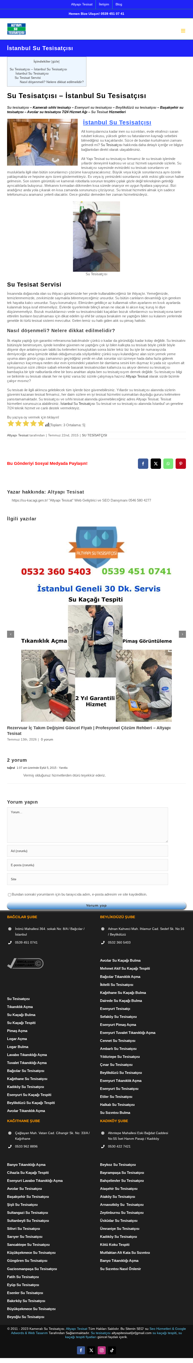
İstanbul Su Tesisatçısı (32, 73)
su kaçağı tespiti (165, 1333)
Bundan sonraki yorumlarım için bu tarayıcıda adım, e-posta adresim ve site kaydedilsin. (79, 894)
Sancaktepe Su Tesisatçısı (28, 1245)
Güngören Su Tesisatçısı (27, 1261)
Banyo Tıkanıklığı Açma (26, 1165)
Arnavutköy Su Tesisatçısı (122, 1205)
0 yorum (47, 739)
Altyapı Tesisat (137, 376)
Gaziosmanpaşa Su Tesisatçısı (32, 1269)
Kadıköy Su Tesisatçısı (118, 1237)
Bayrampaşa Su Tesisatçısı (122, 1173)
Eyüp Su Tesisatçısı (23, 1285)
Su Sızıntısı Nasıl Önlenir (120, 1269)
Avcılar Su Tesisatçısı (24, 1189)
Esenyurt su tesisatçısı (93, 107)
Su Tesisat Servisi (28, 78)
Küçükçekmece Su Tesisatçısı (31, 1253)
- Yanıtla (62, 767)
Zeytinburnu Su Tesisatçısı (122, 1213)
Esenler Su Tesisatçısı (25, 1293)
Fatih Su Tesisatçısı (23, 1277)
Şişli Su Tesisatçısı (22, 1205)
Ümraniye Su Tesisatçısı (119, 1229)
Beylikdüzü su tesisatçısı (136, 107)
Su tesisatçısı (18, 107)
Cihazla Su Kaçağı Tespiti (28, 1173)
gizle (55, 61)
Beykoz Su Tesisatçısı (118, 1165)
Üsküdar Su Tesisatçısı (118, 1221)
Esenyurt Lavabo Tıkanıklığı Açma (35, 1181)
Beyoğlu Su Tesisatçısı (25, 1317)
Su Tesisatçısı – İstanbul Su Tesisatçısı (38, 69)
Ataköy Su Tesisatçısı (117, 1197)
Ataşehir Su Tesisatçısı (118, 1189)
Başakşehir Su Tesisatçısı (28, 1197)
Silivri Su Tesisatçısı (23, 1229)
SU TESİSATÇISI (94, 435)
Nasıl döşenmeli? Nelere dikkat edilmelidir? (52, 82)
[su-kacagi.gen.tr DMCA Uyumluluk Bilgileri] (25, 960)
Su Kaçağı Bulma (21, 1015)
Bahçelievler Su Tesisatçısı (122, 1181)
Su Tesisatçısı (111, 145)
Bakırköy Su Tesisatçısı (26, 1301)
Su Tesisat (99, 112)
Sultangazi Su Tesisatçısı (27, 1213)
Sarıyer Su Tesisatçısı (24, 1237)
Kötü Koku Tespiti (114, 1245)
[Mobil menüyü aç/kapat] (183, 30)
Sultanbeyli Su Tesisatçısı (28, 1221)
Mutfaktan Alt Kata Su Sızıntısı (125, 1253)
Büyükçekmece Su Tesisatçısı (31, 1309)
